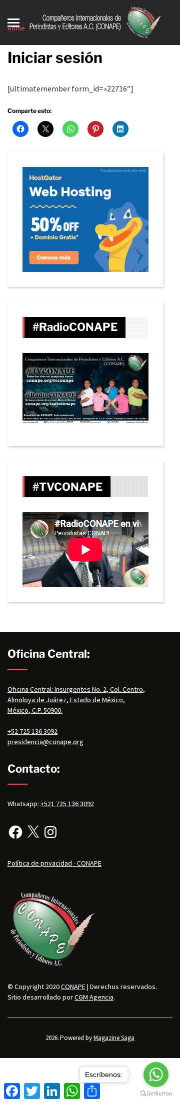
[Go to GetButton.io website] (156, 1093)
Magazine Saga (114, 1038)
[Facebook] (16, 832)
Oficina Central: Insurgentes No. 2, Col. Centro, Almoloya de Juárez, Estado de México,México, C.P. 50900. (76, 700)
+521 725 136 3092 (67, 803)
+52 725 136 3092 (33, 731)
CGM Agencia (94, 997)
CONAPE (73, 986)
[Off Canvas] (14, 22)
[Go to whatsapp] (156, 1074)
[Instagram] (50, 832)
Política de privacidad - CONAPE (55, 863)
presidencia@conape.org (46, 741)
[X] (33, 832)
